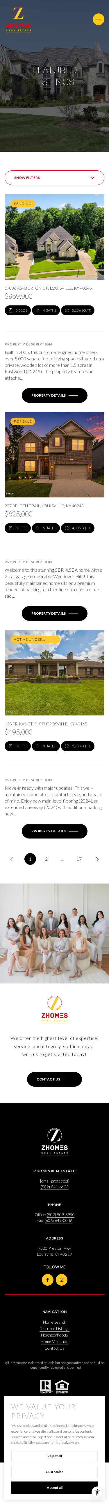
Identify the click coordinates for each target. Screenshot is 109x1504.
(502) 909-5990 (61, 1214)
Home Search (54, 1322)
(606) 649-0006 (58, 1220)
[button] (54, 1079)
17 (79, 859)
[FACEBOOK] (47, 1280)
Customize (54, 1472)
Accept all (54, 1487)
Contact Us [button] (54, 1348)
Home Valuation (55, 1341)
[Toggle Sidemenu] (98, 19)
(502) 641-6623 (55, 1186)
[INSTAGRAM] (61, 1280)
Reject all (54, 1456)
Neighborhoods (54, 1334)
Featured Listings (54, 1328)
